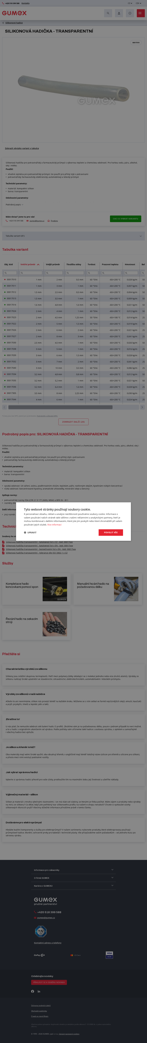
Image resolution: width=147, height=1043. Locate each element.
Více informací (54, 524)
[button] (30, 532)
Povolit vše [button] (111, 532)
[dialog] (73, 521)
